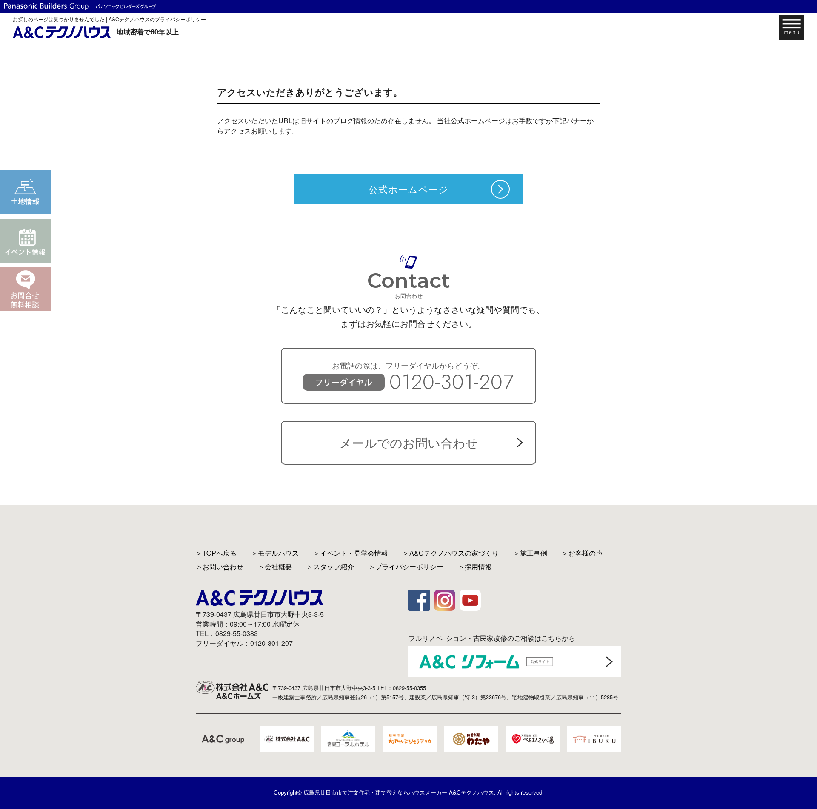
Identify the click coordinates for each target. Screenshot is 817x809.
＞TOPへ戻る (216, 553)
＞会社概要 (275, 566)
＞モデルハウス (275, 553)
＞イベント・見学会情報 (350, 553)
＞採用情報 (475, 566)
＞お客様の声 (582, 553)
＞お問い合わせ (219, 566)
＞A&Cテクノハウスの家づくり (451, 553)
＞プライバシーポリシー (406, 566)
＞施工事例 (530, 553)
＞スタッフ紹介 (330, 566)
